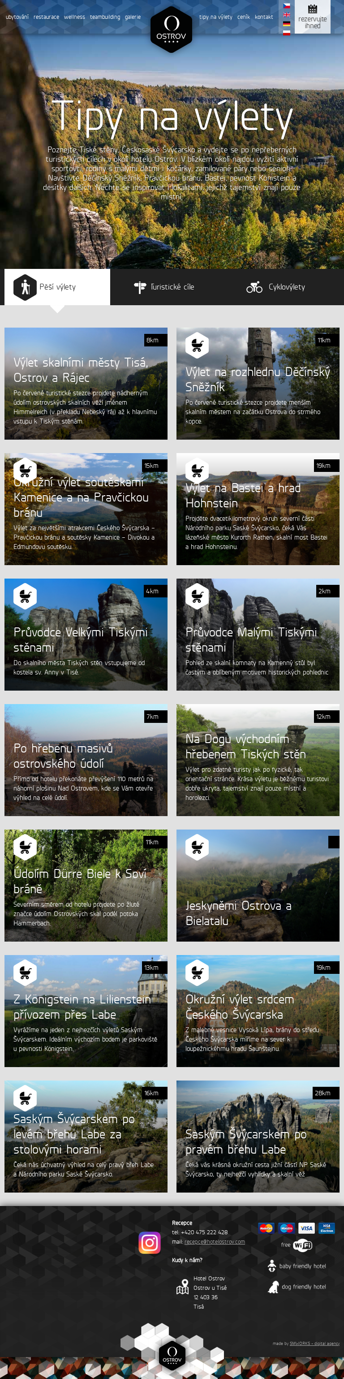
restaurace (46, 16)
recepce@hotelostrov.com (215, 1241)
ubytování (17, 16)
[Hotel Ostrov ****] (171, 57)
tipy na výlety (215, 16)
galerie (133, 16)
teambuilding (105, 16)
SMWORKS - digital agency (315, 1343)
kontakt (264, 16)
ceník (243, 16)
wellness (74, 16)
